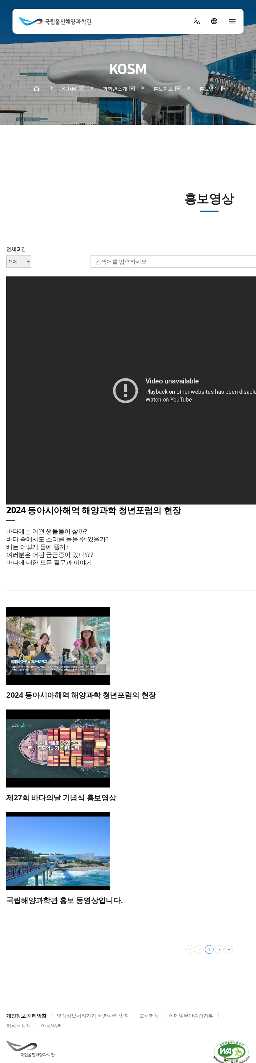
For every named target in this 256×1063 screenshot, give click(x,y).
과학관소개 (119, 90)
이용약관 (51, 1025)
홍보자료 (166, 90)
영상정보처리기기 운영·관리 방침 (93, 1015)
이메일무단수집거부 (191, 1015)
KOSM (73, 90)
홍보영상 (212, 90)
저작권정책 (18, 1025)
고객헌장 (149, 1015)
